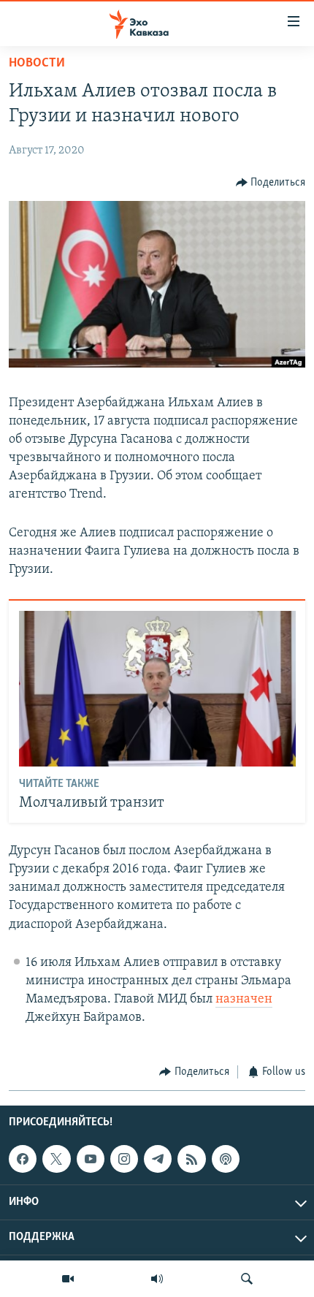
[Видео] (68, 1278)
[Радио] (157, 1278)
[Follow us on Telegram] (158, 1159)
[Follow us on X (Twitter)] (56, 1159)
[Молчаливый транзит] (157, 689)
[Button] (271, 182)
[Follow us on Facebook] (23, 1159)
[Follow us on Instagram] (124, 1159)
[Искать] (247, 1278)
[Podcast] (226, 1159)
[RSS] (191, 1159)
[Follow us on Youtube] (90, 1159)
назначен (243, 999)
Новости (37, 63)
